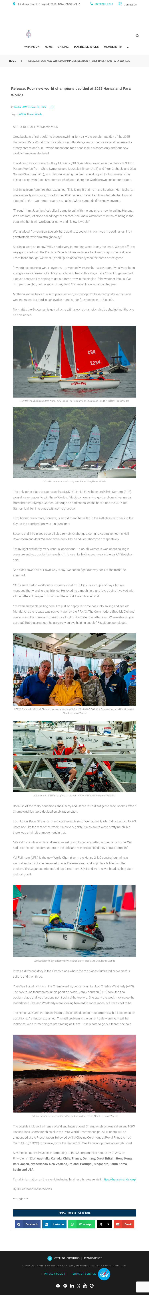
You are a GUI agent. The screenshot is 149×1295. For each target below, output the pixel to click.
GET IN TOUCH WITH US (66, 1258)
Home (12, 61)
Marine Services (86, 46)
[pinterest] (92, 1286)
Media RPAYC (21, 107)
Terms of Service (83, 1274)
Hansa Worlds (34, 114)
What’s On (32, 46)
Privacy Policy (54, 1274)
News (49, 46)
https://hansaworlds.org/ (119, 1179)
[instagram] (65, 1286)
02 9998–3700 (104, 4)
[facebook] (58, 1286)
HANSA (22, 114)
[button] (28, 1224)
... (128, 46)
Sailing (63, 46)
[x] (78, 1286)
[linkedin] (72, 1286)
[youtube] (85, 1286)
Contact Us (130, 4)
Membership (113, 46)
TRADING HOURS (93, 1258)
